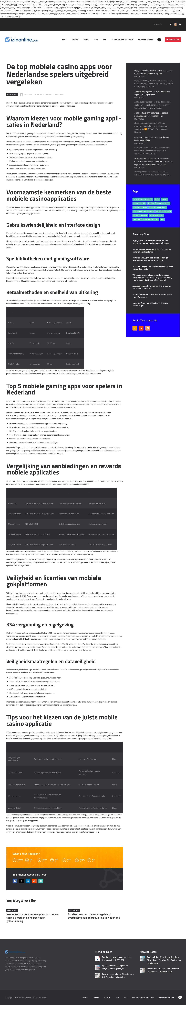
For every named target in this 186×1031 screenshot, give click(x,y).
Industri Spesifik (139, 203)
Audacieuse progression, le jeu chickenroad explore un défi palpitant (152, 93)
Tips (162, 219)
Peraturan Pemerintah (157, 207)
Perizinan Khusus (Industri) (143, 211)
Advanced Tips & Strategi (142, 199)
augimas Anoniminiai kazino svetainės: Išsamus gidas (150, 304)
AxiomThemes (26, 997)
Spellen (39, 94)
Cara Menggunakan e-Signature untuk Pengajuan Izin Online (118, 975)
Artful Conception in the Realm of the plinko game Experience (152, 295)
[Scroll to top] (180, 1027)
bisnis (157, 199)
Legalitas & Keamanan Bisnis (158, 203)
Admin (29, 94)
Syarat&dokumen (156, 215)
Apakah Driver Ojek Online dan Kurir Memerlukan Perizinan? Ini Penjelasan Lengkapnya (164, 960)
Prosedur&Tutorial (140, 215)
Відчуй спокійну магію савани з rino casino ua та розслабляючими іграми (153, 72)
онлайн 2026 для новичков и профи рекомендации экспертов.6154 (151, 114)
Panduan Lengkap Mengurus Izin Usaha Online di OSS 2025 (116, 959)
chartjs (164, 199)
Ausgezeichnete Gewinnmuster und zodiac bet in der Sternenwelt (151, 287)
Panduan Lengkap (140, 207)
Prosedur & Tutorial (163, 211)
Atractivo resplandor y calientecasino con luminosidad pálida (152, 267)
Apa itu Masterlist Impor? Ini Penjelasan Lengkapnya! (115, 967)
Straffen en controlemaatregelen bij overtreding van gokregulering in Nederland (94, 916)
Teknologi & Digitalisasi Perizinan (145, 219)
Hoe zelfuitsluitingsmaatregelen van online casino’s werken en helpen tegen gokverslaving (32, 918)
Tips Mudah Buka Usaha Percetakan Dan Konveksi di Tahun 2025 (163, 970)
